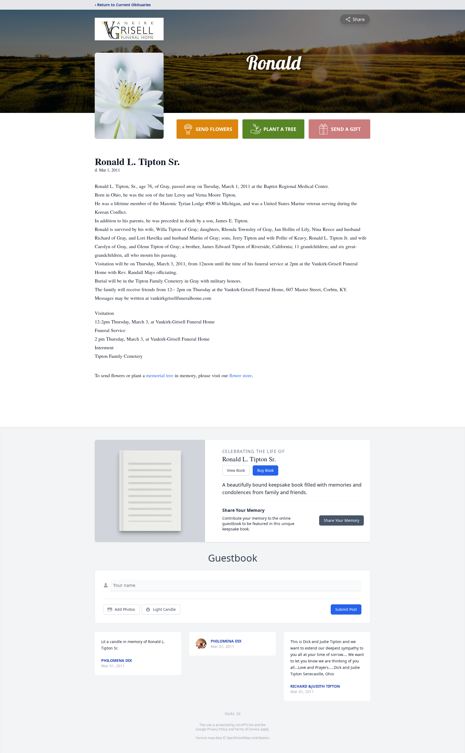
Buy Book (265, 470)
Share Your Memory (341, 520)
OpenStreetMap (238, 738)
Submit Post (346, 609)
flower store (240, 375)
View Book (236, 470)
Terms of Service (247, 729)
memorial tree (159, 375)
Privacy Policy (217, 729)
